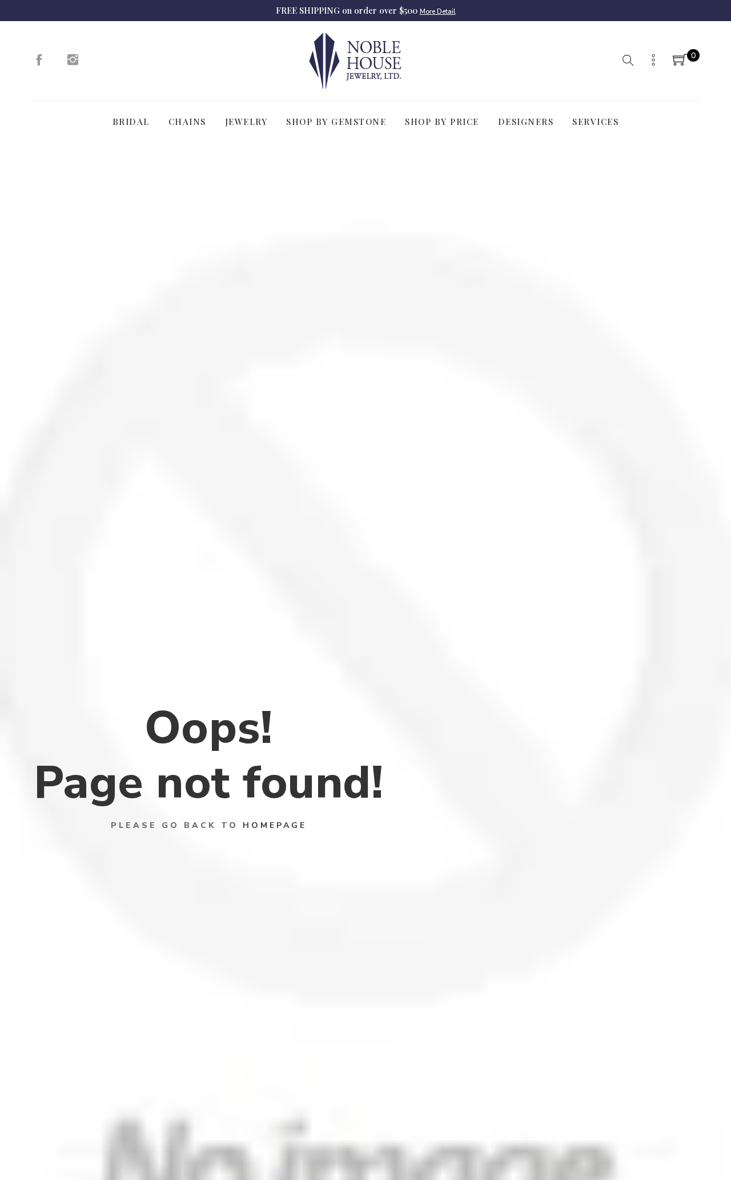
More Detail (438, 11)
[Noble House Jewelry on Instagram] (73, 63)
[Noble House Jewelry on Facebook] (38, 63)
